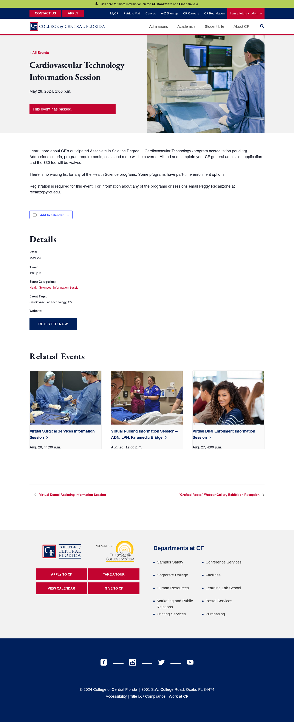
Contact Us (45, 13)
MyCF (114, 13)
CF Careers (191, 13)
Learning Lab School (223, 588)
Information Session (66, 287)
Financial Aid (188, 4)
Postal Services (219, 601)
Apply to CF (61, 574)
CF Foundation (214, 13)
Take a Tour (114, 574)
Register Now (53, 323)
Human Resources (173, 588)
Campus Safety (170, 562)
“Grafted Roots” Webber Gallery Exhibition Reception (219, 494)
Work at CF (178, 696)
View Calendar (61, 588)
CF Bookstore (162, 4)
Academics (186, 26)
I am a (244, 13)
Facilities (213, 575)
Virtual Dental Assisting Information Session (72, 494)
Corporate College (172, 575)
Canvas (150, 13)
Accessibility (116, 696)
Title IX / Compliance (148, 696)
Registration (39, 186)
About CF (241, 26)
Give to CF (114, 588)
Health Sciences (40, 287)
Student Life (214, 26)
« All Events (39, 52)
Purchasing (215, 614)
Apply (73, 13)
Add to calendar (51, 215)
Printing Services (171, 614)
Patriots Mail (132, 13)
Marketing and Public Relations (175, 604)
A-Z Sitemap (169, 13)
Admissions (158, 26)
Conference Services (223, 562)
